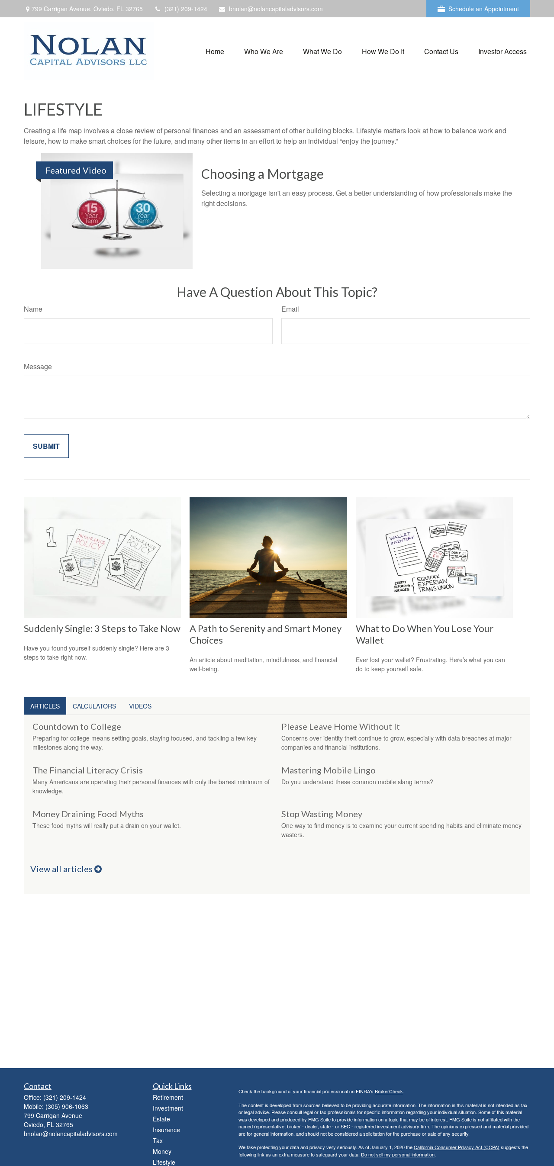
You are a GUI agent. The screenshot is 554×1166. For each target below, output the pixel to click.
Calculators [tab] (94, 706)
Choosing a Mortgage (262, 173)
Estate (161, 1118)
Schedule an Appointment (483, 8)
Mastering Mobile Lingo (328, 770)
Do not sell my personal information (398, 1154)
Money (162, 1151)
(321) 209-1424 (185, 8)
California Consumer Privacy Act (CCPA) (456, 1146)
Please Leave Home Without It (340, 726)
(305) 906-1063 (66, 1106)
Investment (168, 1108)
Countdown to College (76, 726)
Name (33, 309)
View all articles (62, 868)
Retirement (168, 1097)
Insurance (166, 1129)
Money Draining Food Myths (88, 813)
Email (290, 309)
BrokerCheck (389, 1091)
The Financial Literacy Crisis (87, 770)
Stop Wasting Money (321, 813)
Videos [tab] (140, 706)
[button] (215, 50)
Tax (158, 1140)
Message (38, 366)
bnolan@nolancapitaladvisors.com (276, 8)
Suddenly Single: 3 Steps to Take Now (102, 628)
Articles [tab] (45, 706)
